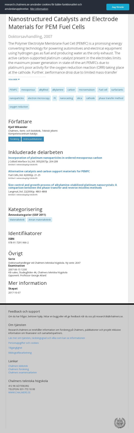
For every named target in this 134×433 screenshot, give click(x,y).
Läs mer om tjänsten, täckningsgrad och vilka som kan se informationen (46, 338)
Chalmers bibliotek (18, 365)
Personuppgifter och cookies (23, 342)
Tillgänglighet (15, 347)
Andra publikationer (32, 139)
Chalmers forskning (18, 369)
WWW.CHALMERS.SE (19, 392)
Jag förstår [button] (118, 7)
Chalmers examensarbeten (22, 372)
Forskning (14, 139)
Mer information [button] (39, 9)
